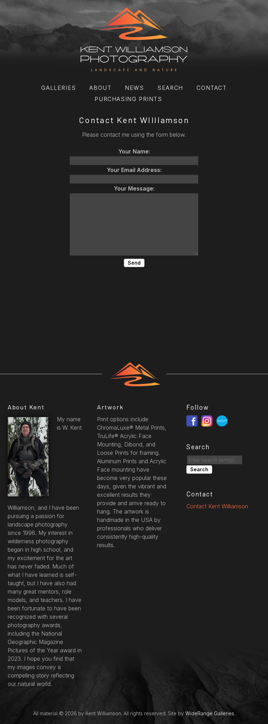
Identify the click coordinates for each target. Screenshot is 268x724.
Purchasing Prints (128, 98)
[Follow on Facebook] (193, 420)
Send (134, 263)
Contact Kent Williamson (217, 506)
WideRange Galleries (209, 713)
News (134, 87)
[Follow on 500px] (223, 420)
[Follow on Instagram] (208, 420)
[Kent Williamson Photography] (134, 67)
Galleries (58, 87)
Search (170, 87)
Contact (211, 87)
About (100, 87)
